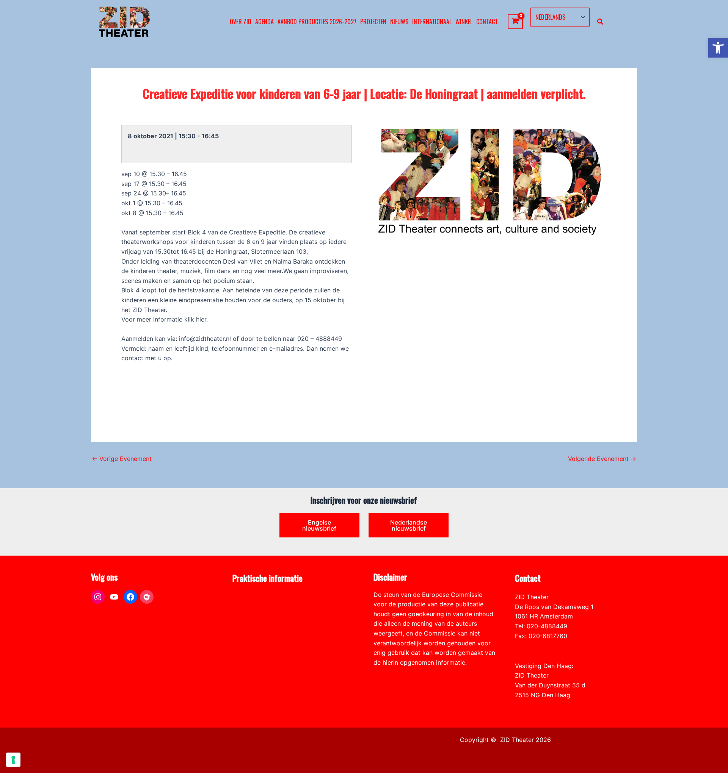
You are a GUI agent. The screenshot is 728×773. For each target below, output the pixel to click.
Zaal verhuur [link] (250, 616)
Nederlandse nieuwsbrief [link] (408, 525)
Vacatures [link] (246, 626)
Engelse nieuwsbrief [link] (319, 525)
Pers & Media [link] (251, 607)
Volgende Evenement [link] (602, 459)
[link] (718, 48)
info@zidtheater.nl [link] (541, 645)
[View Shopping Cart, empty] (515, 21)
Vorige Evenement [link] (122, 459)
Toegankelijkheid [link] (256, 636)
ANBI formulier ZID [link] (259, 597)
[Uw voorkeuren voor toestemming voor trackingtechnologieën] (13, 760)
